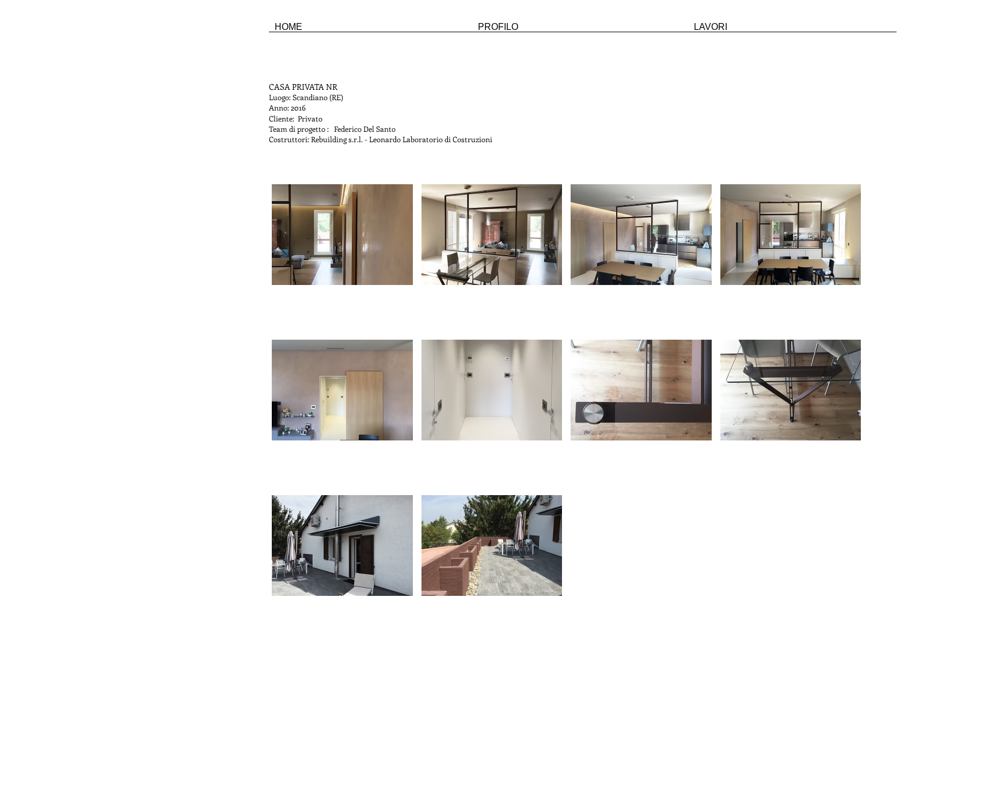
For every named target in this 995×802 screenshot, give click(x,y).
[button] (342, 257)
